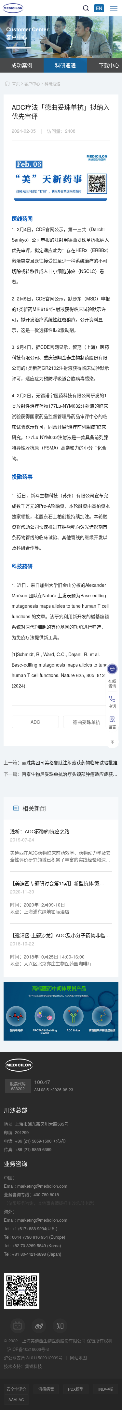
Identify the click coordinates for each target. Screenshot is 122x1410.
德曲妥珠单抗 (86, 722)
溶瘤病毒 (46, 1389)
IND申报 (105, 1389)
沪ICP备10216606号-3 (28, 1349)
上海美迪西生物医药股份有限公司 (54, 1340)
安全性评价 (16, 1389)
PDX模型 (76, 1389)
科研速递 (65, 65)
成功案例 (21, 65)
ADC (35, 722)
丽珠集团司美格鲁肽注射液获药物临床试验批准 (69, 762)
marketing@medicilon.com (42, 1186)
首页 (16, 83)
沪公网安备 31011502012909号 (33, 1357)
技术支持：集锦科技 (23, 1366)
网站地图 (78, 1357)
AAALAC (16, 1399)
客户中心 (32, 83)
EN (99, 8)
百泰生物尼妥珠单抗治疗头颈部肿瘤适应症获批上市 (70, 774)
